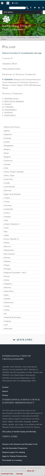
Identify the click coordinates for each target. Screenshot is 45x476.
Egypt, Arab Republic (12, 194)
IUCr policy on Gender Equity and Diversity (19, 432)
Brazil (6, 153)
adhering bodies (34, 37)
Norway (7, 258)
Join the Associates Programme (14, 448)
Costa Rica (8, 179)
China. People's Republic (14, 172)
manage (19, 474)
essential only (7, 474)
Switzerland (8, 302)
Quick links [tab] (24, 339)
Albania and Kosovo (12, 127)
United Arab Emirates (12, 317)
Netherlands (9, 250)
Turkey (7, 310)
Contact (5, 387)
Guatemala (8, 209)
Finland (7, 198)
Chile (6, 168)
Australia (7, 138)
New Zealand (9, 254)
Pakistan (7, 261)
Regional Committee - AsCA (15, 273)
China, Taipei (9, 175)
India (6, 220)
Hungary (7, 217)
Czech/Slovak (9, 187)
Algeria (7, 131)
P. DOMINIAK (7, 80)
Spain (6, 295)
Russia (7, 276)
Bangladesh (9, 146)
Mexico (7, 243)
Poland (7, 265)
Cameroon (8, 161)
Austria (7, 142)
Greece (7, 213)
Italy (5, 231)
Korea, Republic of (11, 239)
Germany (8, 205)
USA (6, 325)
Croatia (7, 183)
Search (5, 391)
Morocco (7, 246)
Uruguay (7, 321)
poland (3, 39)
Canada (7, 164)
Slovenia (7, 287)
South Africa (9, 291)
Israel (6, 228)
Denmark (7, 190)
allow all (30, 471)
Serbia (6, 280)
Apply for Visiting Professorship (14, 456)
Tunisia (7, 306)
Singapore (8, 284)
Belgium (7, 149)
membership (20, 37)
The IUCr (10, 37)
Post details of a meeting (12, 460)
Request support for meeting (13, 452)
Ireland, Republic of (12, 224)
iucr (2, 37)
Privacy (5, 395)
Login (16, 3)
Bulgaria (7, 157)
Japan (6, 235)
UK (5, 314)
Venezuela (8, 329)
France (7, 202)
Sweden (7, 299)
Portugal (7, 269)
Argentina (8, 134)
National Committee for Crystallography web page (22, 53)
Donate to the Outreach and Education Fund (19, 444)
